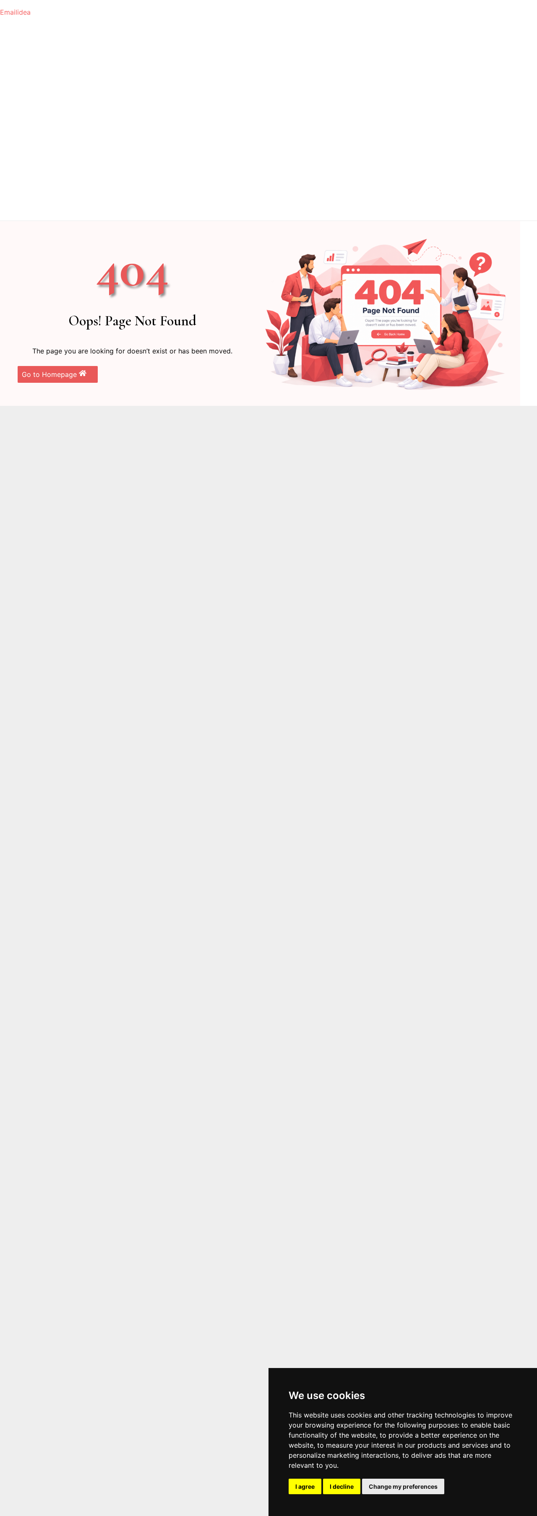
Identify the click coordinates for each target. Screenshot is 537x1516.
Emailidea (15, 12)
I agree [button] (305, 1486)
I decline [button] (342, 1486)
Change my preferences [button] (403, 1486)
